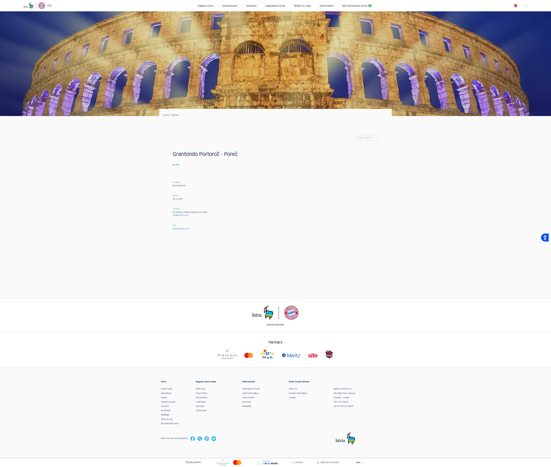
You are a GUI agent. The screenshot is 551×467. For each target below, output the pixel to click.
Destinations (229, 6)
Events (174, 115)
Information (327, 6)
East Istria (200, 406)
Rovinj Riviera (201, 398)
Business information (298, 393)
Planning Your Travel (251, 389)
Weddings (165, 415)
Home (166, 115)
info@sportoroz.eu (181, 215)
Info (178, 165)
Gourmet (251, 6)
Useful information (250, 393)
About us (293, 389)
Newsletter (246, 406)
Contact (292, 398)
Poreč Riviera (201, 393)
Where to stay (302, 6)
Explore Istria (205, 6)
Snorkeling (165, 411)
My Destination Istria (354, 6)
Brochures (246, 402)
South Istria (201, 402)
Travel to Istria (248, 398)
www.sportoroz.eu (181, 229)
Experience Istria (275, 6)
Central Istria (201, 411)
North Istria (200, 389)
